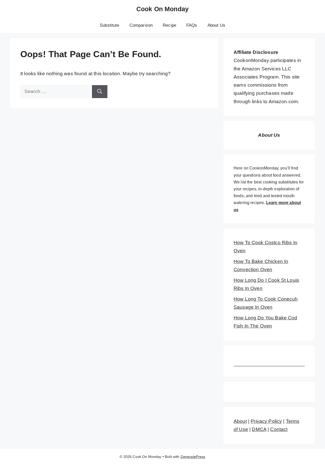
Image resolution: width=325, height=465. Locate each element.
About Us (216, 25)
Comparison (141, 25)
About (240, 421)
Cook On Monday (162, 8)
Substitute (109, 25)
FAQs (191, 25)
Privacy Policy (266, 421)
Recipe (169, 25)
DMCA (259, 429)
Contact (278, 429)
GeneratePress (193, 457)
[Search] (99, 91)
